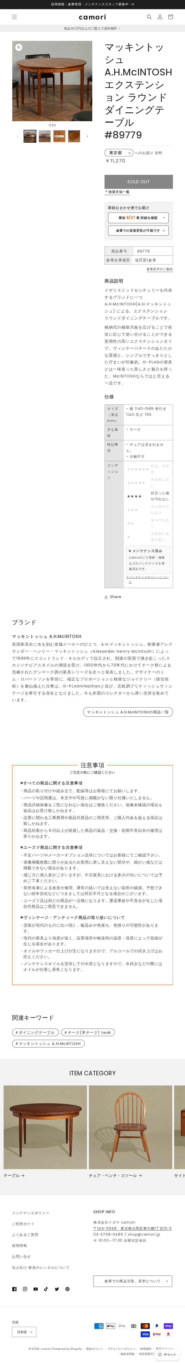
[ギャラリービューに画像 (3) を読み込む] (59, 136)
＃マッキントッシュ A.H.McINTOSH (48, 1043)
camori (46, 1349)
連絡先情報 (127, 1354)
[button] (14, 17)
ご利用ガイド (23, 1223)
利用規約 (146, 1349)
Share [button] (116, 596)
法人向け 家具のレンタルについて (41, 1267)
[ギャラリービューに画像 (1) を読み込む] (30, 136)
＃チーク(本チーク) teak (87, 1032)
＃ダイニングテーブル (35, 1032)
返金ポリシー (94, 1349)
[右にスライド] (87, 136)
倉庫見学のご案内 (160, 269)
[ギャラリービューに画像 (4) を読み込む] (74, 136)
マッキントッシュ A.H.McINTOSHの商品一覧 (128, 712)
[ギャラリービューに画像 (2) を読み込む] (45, 136)
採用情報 (19, 1245)
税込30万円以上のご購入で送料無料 (91, 28)
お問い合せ (21, 1256)
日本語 (22, 1332)
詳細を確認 (138, 217)
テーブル (12, 1175)
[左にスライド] (17, 136)
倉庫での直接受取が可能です (138, 230)
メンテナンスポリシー (31, 1212)
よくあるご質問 (25, 1234)
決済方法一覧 (119, 192)
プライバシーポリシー (122, 1349)
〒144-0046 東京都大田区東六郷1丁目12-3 (132, 1228)
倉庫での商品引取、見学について (133, 1281)
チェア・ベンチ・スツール (113, 1175)
